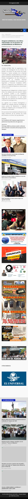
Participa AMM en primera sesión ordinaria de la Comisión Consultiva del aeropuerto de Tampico (14, 127)
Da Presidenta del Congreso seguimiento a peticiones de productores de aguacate (13, 120)
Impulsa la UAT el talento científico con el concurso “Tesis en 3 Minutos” (14, 432)
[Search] (21, 30)
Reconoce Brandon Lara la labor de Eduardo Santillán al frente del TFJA (14, 145)
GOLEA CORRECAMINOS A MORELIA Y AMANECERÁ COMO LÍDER (14, 478)
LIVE (24, 30)
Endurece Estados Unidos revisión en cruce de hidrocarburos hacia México (14, 167)
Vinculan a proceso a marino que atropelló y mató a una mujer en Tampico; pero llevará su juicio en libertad (14, 454)
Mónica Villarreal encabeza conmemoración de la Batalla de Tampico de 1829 (14, 410)
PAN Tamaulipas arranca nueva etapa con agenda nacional (14, 189)
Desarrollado (22, 494)
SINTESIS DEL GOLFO (7, 46)
